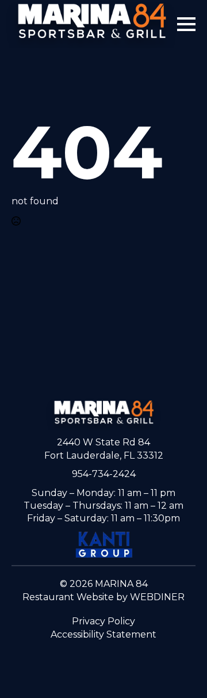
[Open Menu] (186, 24)
